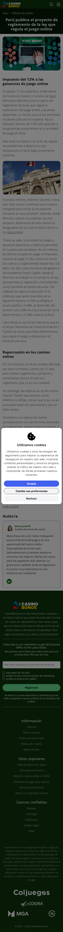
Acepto (31, 483)
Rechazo (31, 498)
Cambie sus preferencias (31, 491)
